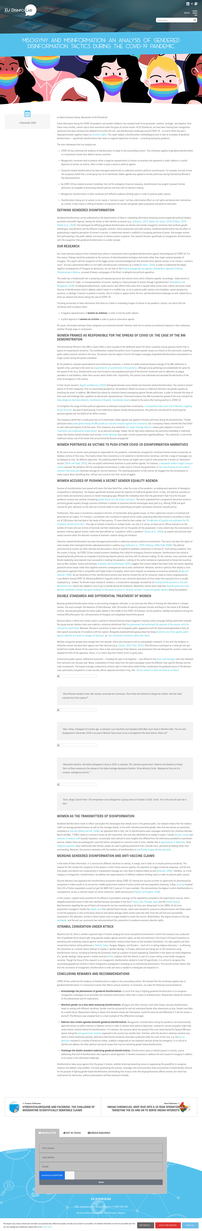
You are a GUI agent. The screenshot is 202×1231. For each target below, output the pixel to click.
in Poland (97, 945)
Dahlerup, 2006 (152, 545)
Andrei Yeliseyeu (110, 434)
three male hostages (165, 659)
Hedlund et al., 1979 (134, 545)
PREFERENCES (144, 1225)
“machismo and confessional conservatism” (77, 430)
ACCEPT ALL (190, 1225)
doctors (178, 834)
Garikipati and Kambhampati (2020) (114, 563)
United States (172, 901)
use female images (146, 849)
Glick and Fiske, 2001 (76, 463)
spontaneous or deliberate (172, 842)
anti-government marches (89, 1033)
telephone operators (66, 845)
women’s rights (99, 134)
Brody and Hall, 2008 (88, 831)
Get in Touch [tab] (73, 1132)
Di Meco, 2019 (179, 221)
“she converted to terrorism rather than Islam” (128, 635)
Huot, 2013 (137, 645)
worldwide (62, 920)
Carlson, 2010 (124, 645)
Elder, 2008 (165, 545)
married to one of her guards (169, 631)
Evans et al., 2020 (154, 531)
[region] (101, 1224)
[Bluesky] (192, 3)
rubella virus (95, 909)
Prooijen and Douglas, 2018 (146, 891)
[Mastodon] (196, 3)
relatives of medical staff (68, 838)
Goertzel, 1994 (164, 870)
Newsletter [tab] (48, 1132)
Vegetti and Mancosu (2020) (92, 385)
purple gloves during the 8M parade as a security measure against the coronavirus (109, 423)
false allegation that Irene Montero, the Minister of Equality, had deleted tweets (93, 399)
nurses (185, 834)
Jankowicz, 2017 (140, 221)
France (135, 901)
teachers (73, 831)
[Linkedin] (188, 3)
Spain (155, 901)
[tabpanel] (101, 1165)
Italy (141, 901)
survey (181, 884)
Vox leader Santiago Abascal (138, 427)
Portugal (148, 901)
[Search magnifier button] (195, 20)
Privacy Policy (47, 1227)
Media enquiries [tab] (100, 1132)
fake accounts (164, 849)
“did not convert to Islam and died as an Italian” (157, 670)
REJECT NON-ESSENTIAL (168, 1225)
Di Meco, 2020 (147, 264)
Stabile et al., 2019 (66, 225)
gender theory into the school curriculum (116, 499)
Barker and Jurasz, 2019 (160, 221)
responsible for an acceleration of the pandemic (115, 367)
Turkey (105, 945)
